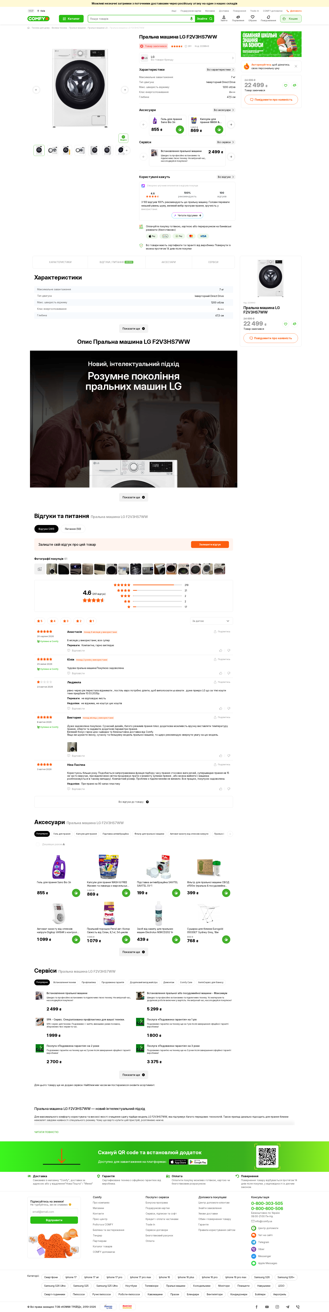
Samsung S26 (262, 1277)
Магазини (210, 11)
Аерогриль (279, 1294)
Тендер (97, 1235)
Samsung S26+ (286, 1277)
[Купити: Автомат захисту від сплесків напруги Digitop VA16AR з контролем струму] (76, 939)
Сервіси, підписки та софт (161, 1213)
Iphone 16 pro (210, 1277)
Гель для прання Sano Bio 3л (171, 121)
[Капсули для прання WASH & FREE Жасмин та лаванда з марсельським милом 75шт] (194, 120)
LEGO (281, 1285)
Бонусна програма (157, 1202)
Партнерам (99, 1240)
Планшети (243, 1285)
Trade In (150, 1224)
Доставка (224, 11)
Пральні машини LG (98, 28)
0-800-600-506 (267, 1208)
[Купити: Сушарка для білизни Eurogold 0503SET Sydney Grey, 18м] (226, 939)
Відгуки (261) (46, 528)
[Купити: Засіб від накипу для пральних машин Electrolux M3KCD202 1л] (176, 939)
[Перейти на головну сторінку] (29, 28)
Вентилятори (215, 1294)
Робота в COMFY (103, 1224)
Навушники (263, 1285)
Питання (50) (73, 528)
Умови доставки (208, 1213)
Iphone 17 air (91, 1277)
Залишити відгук (210, 544)
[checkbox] (48, 844)
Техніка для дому (41, 28)
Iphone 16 (164, 1277)
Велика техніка (59, 28)
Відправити (54, 1220)
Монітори (224, 1285)
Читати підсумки (188, 215)
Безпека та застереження (108, 1229)
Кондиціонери (238, 1294)
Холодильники (201, 1285)
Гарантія (203, 1224)
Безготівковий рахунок (159, 1235)
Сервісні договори (157, 1229)
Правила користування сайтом (216, 1229)
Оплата (150, 1240)
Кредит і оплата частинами (162, 1219)
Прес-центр (100, 1219)
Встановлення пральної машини (181, 151)
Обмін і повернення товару (214, 1219)
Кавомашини (155, 1294)
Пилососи (79, 1294)
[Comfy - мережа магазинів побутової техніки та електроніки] (41, 18)
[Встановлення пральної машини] (154, 152)
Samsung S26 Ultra (54, 1285)
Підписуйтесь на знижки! (47, 1201)
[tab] (60, 262)
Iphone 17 (71, 1277)
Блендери (193, 1294)
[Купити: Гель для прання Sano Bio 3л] (76, 893)
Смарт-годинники (54, 1294)
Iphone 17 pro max (140, 1277)
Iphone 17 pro (114, 1277)
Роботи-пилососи (129, 1294)
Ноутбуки (131, 1285)
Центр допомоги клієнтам (213, 1202)
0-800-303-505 (267, 1203)
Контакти (98, 1213)
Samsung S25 (81, 1285)
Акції (174, 11)
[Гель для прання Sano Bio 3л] (154, 120)
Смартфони (51, 1277)
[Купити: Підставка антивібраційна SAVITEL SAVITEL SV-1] (176, 893)
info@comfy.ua (263, 1221)
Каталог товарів (102, 1246)
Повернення (239, 11)
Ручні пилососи (102, 1294)
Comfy (97, 1197)
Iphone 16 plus (186, 1277)
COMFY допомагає (273, 11)
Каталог (74, 18)
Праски (174, 1294)
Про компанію (101, 1202)
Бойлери (260, 1294)
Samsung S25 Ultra (107, 1285)
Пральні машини (77, 28)
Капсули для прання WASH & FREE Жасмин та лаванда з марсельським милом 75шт (210, 121)
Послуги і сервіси (157, 1197)
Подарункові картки (191, 11)
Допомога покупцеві (212, 1197)
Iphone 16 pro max (236, 1277)
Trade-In (254, 11)
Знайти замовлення (210, 1208)
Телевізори (151, 1285)
